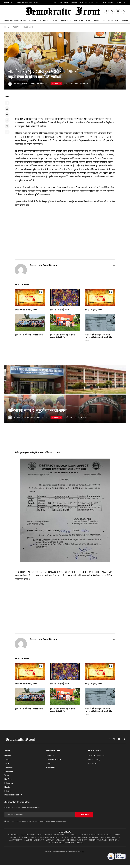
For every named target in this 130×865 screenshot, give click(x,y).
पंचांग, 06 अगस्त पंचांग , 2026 (27, 3)
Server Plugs (79, 852)
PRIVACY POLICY (95, 2)
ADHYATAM (78, 20)
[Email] (7, 126)
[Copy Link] (7, 132)
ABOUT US (58, 2)
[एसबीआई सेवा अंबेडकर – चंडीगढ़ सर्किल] (30, 322)
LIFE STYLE (99, 20)
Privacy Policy (51, 821)
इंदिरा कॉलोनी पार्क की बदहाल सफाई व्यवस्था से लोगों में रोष (62, 336)
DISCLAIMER (108, 2)
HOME (23, 20)
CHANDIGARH (56, 84)
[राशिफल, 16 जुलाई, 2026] (65, 297)
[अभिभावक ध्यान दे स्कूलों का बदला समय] (65, 394)
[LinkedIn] (7, 114)
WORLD (89, 20)
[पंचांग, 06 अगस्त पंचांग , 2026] (30, 297)
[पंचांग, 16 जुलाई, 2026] (100, 297)
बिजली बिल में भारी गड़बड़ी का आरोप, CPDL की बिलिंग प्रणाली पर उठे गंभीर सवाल (98, 337)
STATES (53, 20)
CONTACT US (120, 2)
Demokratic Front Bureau (25, 84)
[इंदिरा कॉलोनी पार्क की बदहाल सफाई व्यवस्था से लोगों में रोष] (65, 322)
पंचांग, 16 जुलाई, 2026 (93, 309)
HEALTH (125, 20)
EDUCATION (113, 20)
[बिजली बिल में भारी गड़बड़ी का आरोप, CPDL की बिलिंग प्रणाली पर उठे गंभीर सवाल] (100, 322)
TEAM (66, 2)
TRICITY (42, 20)
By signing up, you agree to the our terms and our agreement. (36, 821)
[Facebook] (7, 103)
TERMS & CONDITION (78, 2)
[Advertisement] (65, 104)
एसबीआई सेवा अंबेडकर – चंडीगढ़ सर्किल (29, 334)
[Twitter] (7, 108)
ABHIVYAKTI (66, 20)
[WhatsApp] (7, 120)
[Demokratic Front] (62, 11)
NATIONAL (32, 20)
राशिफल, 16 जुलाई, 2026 (59, 309)
